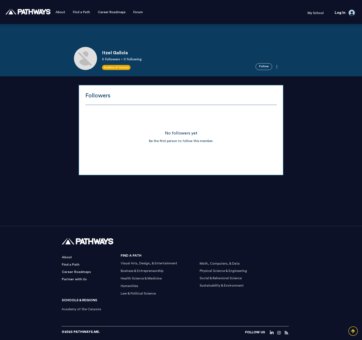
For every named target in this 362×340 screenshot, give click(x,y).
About (67, 257)
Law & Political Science (138, 293)
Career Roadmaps (76, 272)
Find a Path (70, 264)
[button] (315, 13)
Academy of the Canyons (81, 309)
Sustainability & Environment (222, 285)
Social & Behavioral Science (221, 278)
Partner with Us (74, 279)
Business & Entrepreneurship (142, 271)
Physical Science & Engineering (223, 271)
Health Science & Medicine (141, 278)
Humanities (129, 286)
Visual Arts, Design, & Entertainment (149, 263)
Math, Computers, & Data (220, 263)
